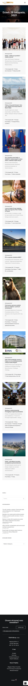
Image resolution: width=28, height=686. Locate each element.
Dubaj (14, 70)
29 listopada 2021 (9, 69)
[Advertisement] (14, 563)
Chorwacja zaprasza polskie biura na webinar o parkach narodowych (13, 307)
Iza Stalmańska (10, 271)
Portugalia (20, 423)
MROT (20, 269)
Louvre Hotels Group (16, 223)
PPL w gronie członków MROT (13, 257)
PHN (19, 376)
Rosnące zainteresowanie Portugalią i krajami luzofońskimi (14, 411)
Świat (16, 69)
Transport (17, 267)
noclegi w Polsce (15, 121)
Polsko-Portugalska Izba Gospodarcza (12, 425)
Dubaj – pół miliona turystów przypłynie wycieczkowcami (13, 462)
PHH (17, 376)
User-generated (8, 70)
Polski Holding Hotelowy (11, 376)
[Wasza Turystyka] (7, 2)
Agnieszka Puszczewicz (10, 325)
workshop (15, 423)
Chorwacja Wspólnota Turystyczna (12, 323)
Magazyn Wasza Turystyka (14, 667)
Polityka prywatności (14, 657)
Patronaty (14, 655)
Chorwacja (14, 321)
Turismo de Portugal (9, 427)
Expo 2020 (18, 70)
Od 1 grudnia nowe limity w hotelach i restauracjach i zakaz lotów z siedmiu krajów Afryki (13, 159)
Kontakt (14, 653)
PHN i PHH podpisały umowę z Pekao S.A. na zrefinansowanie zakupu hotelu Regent (13, 361)
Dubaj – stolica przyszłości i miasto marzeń (12, 56)
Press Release (8, 121)
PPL (6, 271)
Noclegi (16, 119)
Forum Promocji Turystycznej (14, 668)
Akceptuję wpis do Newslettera (11, 631)
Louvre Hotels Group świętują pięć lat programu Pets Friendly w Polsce (13, 210)
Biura (16, 421)
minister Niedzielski (16, 174)
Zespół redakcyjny (14, 658)
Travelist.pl (7, 123)
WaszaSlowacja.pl (14, 670)
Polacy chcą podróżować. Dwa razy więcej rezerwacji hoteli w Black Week (13, 106)
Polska (16, 172)
